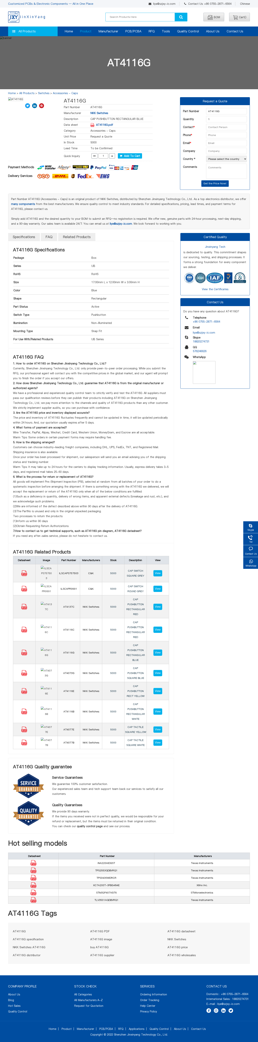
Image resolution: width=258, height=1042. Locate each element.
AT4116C (68, 629)
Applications (136, 1029)
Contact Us (235, 31)
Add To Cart (131, 156)
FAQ (49, 237)
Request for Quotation (88, 1006)
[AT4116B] (24, 713)
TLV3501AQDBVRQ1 (106, 900)
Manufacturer (108, 31)
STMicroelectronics (202, 892)
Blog (11, 1000)
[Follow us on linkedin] (223, 1010)
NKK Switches (99, 113)
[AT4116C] (24, 631)
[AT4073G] (24, 675)
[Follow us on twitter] (231, 1010)
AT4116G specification (28, 939)
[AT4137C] (24, 608)
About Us (212, 31)
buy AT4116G (99, 947)
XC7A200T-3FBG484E (106, 885)
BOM (217, 17)
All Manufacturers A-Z (88, 1000)
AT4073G (68, 673)
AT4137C (68, 606)
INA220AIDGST (106, 863)
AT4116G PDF (100, 931)
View (158, 573)
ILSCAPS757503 (68, 573)
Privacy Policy (148, 1011)
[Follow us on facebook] (208, 1010)
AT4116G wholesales (182, 955)
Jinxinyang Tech (215, 247)
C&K (91, 573)
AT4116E (68, 691)
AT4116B (68, 711)
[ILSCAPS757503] (24, 575)
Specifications (24, 237)
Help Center (147, 1006)
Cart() (242, 17)
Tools (166, 31)
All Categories (83, 994)
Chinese (245, 4)
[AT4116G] (24, 654)
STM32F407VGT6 (106, 892)
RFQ (152, 31)
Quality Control (188, 31)
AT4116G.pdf (104, 125)
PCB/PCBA (133, 31)
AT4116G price (178, 947)
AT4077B (68, 742)
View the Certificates (215, 289)
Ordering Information (153, 994)
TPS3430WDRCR (106, 877)
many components (23, 204)
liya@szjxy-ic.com (164, 4)
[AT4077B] (24, 744)
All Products (27, 31)
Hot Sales (14, 1006)
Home (69, 31)
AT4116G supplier (102, 955)
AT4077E (68, 729)
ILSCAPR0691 (69, 588)
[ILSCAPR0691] (24, 590)
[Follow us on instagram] (216, 1010)
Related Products (77, 237)
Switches (43, 93)
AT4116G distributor (26, 955)
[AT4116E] (24, 693)
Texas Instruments (202, 863)
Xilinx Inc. (202, 885)
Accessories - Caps (65, 93)
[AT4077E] (24, 731)
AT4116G (68, 652)
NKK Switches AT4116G (29, 947)
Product (85, 31)
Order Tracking (149, 1000)
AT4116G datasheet (181, 931)
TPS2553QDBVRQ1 (106, 870)
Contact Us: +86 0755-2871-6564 (209, 4)
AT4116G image (101, 939)
